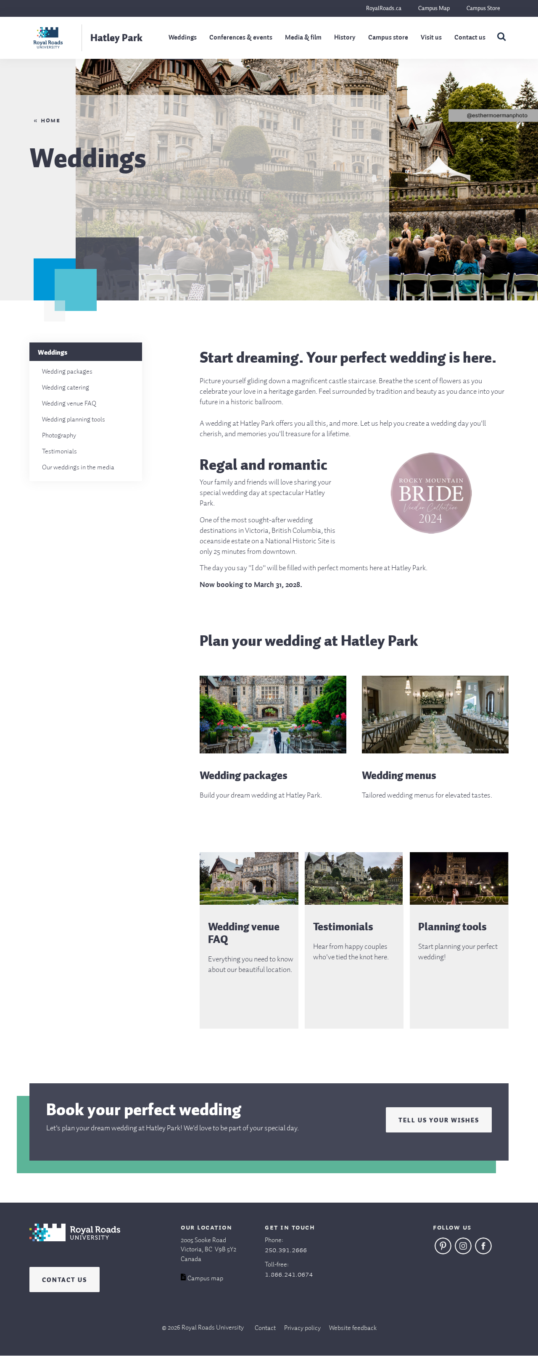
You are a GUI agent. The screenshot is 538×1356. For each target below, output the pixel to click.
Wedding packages (67, 372)
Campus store (388, 37)
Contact (265, 1328)
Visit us (431, 37)
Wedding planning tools (73, 419)
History (345, 37)
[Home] (74, 1245)
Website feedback (353, 1328)
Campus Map (434, 8)
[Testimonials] (354, 902)
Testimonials (59, 451)
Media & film (303, 37)
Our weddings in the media (78, 467)
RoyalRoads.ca (383, 8)
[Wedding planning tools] (459, 902)
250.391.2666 (286, 1250)
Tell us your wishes (438, 1119)
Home (50, 120)
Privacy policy (302, 1328)
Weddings (183, 37)
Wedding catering (65, 387)
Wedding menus (399, 775)
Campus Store (483, 8)
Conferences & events (240, 37)
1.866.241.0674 (289, 1274)
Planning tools (452, 926)
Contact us (469, 37)
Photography (59, 435)
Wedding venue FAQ (69, 403)
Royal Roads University (213, 1327)
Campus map (205, 1278)
